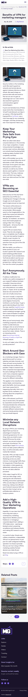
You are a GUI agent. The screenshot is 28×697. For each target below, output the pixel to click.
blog (6, 555)
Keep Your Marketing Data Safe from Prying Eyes (15, 50)
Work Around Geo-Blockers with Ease (14, 56)
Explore (3, 642)
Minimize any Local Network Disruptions (14, 58)
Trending (4, 653)
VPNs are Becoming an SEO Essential (14, 52)
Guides (3, 646)
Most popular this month (9, 666)
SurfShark (15, 116)
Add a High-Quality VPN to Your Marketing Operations (14, 60)
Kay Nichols (20, 21)
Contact (4, 657)
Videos (3, 649)
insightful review (19, 307)
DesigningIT (8, 694)
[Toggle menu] (25, 2)
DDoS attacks (19, 445)
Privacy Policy (23, 690)
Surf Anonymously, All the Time (12, 54)
